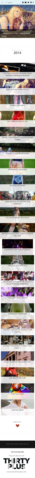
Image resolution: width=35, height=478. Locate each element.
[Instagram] (23, 2)
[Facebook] (33, 2)
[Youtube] (25, 2)
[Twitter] (28, 2)
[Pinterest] (31, 2)
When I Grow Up (17, 25)
